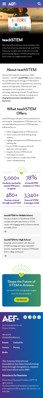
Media (5, 352)
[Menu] (4, 4)
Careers (5, 347)
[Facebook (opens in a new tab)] (25, 317)
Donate (5, 342)
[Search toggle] (39, 4)
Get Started (21, 299)
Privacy (16, 347)
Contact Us (18, 342)
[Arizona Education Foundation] (12, 3)
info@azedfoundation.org (11, 337)
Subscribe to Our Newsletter (14, 375)
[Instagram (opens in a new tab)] (30, 317)
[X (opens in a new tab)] (39, 317)
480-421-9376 (6, 334)
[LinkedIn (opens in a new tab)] (34, 317)
